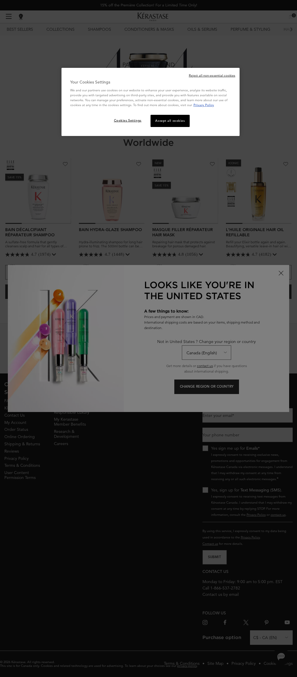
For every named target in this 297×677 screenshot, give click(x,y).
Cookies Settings (128, 120)
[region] (150, 102)
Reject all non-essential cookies (212, 75)
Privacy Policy (203, 105)
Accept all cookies (170, 121)
